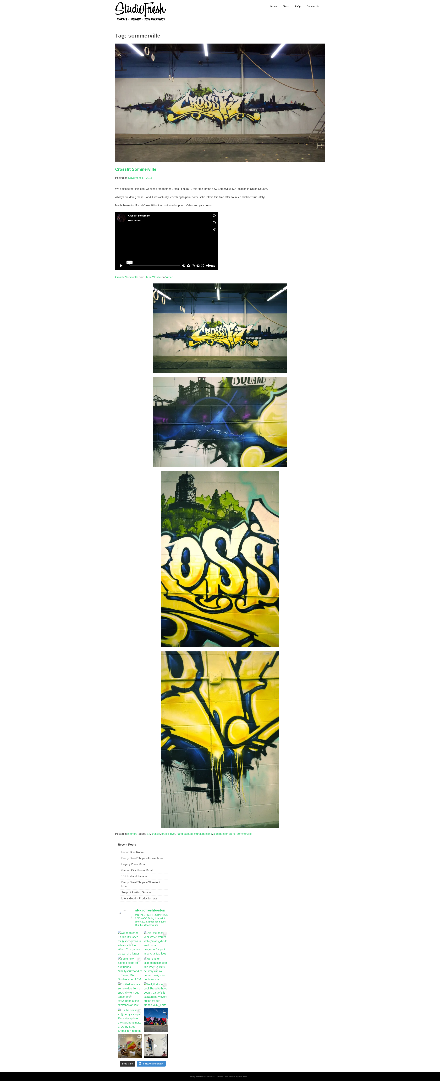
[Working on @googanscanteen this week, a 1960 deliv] (156, 969)
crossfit (155, 833)
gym (172, 833)
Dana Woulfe (153, 277)
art (148, 833)
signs (232, 833)
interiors (132, 833)
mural (197, 833)
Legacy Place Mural (133, 864)
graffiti (165, 833)
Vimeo (169, 277)
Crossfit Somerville (126, 277)
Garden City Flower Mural (137, 870)
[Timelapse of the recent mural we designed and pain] (156, 1046)
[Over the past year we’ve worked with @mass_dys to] (156, 943)
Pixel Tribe (242, 1077)
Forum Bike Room (132, 852)
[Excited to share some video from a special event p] (130, 994)
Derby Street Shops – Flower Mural (142, 858)
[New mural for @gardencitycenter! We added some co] (156, 1020)
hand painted (185, 833)
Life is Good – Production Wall (139, 898)
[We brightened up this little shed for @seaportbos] (130, 943)
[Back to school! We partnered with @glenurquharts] (130, 1046)
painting (207, 833)
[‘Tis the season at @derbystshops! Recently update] (130, 1020)
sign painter (220, 833)
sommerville (244, 833)
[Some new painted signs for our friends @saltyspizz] (130, 969)
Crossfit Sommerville (135, 169)
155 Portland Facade (134, 876)
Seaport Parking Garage (136, 892)
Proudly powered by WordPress (202, 1077)
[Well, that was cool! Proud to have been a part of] (156, 994)
